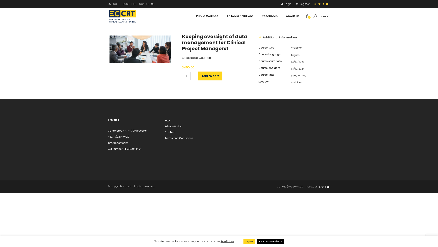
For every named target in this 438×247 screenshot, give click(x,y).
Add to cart (210, 76)
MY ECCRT (114, 4)
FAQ (167, 120)
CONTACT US (146, 4)
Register (305, 4)
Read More (227, 241)
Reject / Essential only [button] (270, 241)
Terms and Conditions (179, 138)
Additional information (280, 37)
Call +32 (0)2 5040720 (290, 186)
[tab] (278, 37)
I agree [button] (249, 241)
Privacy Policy (173, 126)
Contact (170, 132)
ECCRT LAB (129, 4)
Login (288, 4)
